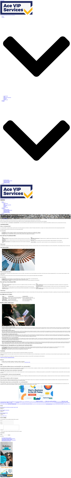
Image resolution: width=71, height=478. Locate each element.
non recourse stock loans (59, 402)
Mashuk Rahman (5, 218)
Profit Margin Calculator (7, 212)
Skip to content (2, 0)
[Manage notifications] (2, 476)
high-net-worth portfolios (50, 401)
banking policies (4, 401)
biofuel (21, 401)
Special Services (6, 99)
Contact (3, 183)
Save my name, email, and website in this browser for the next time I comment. (11, 431)
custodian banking (27, 401)
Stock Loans (5, 98)
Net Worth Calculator (6, 209)
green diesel (44, 401)
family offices (34, 401)
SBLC (4, 96)
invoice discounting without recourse (36, 402)
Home (1, 214)
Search (1, 434)
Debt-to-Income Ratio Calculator (8, 180)
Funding (5, 206)
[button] (36, 57)
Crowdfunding (23, 401)
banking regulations (8, 401)
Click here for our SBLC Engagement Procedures (7, 357)
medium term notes (46, 402)
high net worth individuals (58, 401)
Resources (3, 100)
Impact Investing (14, 402)
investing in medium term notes (23, 402)
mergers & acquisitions (51, 402)
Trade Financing (6, 203)
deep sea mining (30, 401)
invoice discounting (29, 402)
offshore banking (67, 402)
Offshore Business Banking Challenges (7, 439)
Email (1, 422)
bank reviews (18, 401)
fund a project (39, 401)
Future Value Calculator (7, 181)
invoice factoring (42, 402)
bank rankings (12, 401)
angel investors (1, 401)
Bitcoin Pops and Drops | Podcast (6, 440)
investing (17, 402)
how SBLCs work (8, 402)
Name (1, 420)
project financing (12, 403)
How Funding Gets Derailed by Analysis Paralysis (8, 438)
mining (54, 402)
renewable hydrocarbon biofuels (27, 403)
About (3, 16)
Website (1, 423)
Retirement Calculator (6, 182)
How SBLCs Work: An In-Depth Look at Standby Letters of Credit (9, 407)
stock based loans (49, 403)
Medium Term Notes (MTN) (7, 97)
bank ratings (15, 401)
